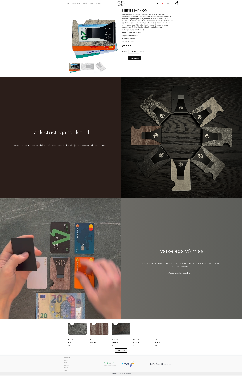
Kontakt (98, 3)
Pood (67, 3)
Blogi (85, 3)
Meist (91, 3)
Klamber (124, 51)
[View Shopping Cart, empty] (176, 3)
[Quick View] (69, 345)
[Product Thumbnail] (72, 11)
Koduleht (67, 358)
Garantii (66, 365)
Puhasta (141, 51)
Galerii (168, 3)
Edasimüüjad (76, 3)
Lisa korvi (135, 58)
